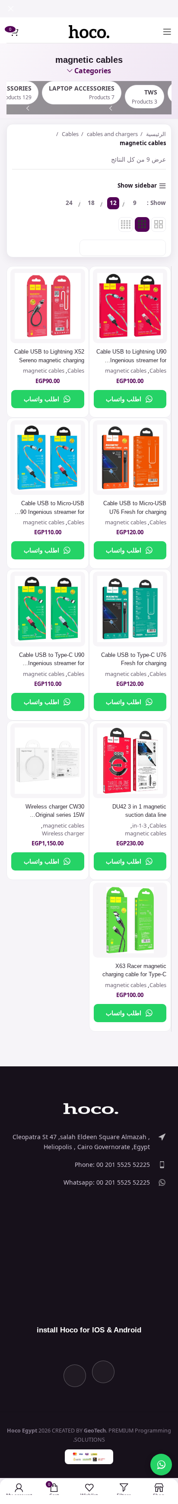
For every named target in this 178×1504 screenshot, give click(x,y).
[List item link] (89, 1142)
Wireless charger (63, 833)
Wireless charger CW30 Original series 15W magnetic (54, 815)
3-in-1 (139, 825)
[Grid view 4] (125, 224)
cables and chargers (112, 134)
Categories (92, 71)
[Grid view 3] (142, 224)
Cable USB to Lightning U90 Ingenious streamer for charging (131, 360)
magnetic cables (125, 370)
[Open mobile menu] (167, 31)
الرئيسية (155, 134)
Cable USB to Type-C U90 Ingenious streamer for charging (51, 663)
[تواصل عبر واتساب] (161, 1464)
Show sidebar (137, 185)
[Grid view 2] (158, 224)
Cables (69, 134)
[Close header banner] (11, 8)
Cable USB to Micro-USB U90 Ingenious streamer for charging (50, 511)
